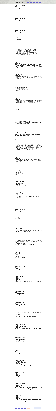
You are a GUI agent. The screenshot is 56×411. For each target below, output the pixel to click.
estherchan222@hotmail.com (21, 339)
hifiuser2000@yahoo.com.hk (21, 32)
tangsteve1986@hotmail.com (21, 228)
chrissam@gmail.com (20, 385)
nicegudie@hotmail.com (20, 168)
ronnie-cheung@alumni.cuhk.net (21, 362)
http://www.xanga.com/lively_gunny (21, 193)
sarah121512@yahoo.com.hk (21, 131)
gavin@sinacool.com (20, 252)
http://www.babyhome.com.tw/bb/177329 (21, 132)
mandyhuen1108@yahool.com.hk (21, 74)
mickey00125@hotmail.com (21, 238)
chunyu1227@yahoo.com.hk (21, 304)
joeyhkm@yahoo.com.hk (20, 20)
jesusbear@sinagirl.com (20, 293)
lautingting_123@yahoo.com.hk (21, 326)
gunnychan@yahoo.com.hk (21, 192)
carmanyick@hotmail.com (20, 211)
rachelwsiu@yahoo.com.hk (20, 183)
